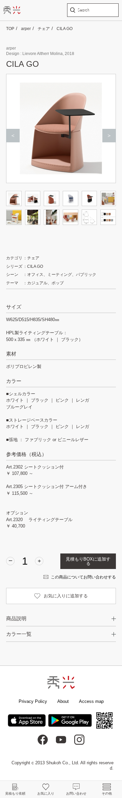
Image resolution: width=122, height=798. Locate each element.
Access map (91, 701)
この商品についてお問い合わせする (83, 577)
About (63, 701)
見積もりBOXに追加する (88, 561)
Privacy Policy (33, 701)
